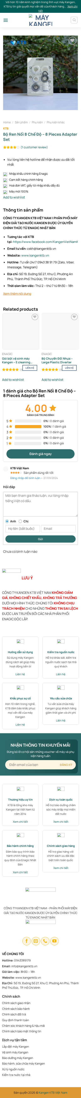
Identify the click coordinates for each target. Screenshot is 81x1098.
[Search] (74, 20)
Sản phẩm (21, 122)
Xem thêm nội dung (17, 293)
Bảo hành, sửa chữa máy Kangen (23, 1063)
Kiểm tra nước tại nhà (16, 1075)
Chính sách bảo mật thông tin (21, 1031)
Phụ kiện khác (56, 122)
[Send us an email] (36, 941)
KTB (6, 128)
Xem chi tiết (20, 822)
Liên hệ (30, 367)
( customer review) (34, 147)
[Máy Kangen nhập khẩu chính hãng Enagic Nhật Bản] (41, 20)
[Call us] (45, 941)
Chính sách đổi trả (14, 1014)
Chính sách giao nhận (16, 1003)
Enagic (7, 354)
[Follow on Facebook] (26, 941)
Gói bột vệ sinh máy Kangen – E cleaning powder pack (16, 360)
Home (7, 122)
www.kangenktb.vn (35, 255)
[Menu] (5, 20)
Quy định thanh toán (15, 1020)
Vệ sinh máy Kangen (15, 1052)
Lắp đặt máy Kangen (15, 1046)
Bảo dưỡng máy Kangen (17, 1058)
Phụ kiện (37, 122)
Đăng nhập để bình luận (25, 478)
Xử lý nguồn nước (13, 1069)
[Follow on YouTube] (54, 941)
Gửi (40, 539)
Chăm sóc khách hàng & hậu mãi (23, 1026)
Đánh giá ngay (40, 454)
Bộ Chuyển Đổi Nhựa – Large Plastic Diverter (57, 360)
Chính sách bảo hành (16, 1009)
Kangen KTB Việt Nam (53, 1092)
